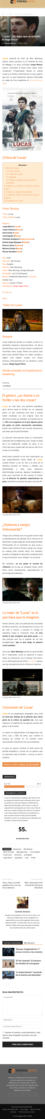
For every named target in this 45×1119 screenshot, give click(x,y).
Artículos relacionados (12, 943)
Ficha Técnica (13, 171)
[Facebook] (4, 51)
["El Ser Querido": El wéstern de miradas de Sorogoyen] (8, 963)
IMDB (4, 298)
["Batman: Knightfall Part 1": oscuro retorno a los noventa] (8, 952)
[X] (10, 51)
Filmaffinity (7, 292)
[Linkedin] (15, 51)
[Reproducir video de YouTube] (22, 320)
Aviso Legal (24, 1109)
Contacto (13, 1112)
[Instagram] (16, 1094)
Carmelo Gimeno (10, 43)
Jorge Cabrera (7, 858)
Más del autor (29, 943)
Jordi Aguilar (28, 855)
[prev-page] (3, 983)
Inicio (3, 14)
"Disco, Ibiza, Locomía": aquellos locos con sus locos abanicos (11, 885)
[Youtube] (35, 1094)
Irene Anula (17, 855)
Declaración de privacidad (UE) (21, 1107)
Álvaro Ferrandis (8, 852)
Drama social (7, 855)
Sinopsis (11, 177)
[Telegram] (21, 51)
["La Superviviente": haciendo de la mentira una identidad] (8, 975)
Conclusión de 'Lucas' (13, 201)
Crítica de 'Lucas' (11, 168)
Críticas (9, 14)
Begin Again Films (22, 852)
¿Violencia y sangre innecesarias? (18, 192)
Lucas (26, 858)
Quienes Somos (35, 1109)
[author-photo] (22, 908)
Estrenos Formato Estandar (24, 14)
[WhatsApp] (26, 51)
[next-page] (7, 983)
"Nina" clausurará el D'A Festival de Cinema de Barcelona (33, 885)
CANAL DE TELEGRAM (29, 764)
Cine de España (35, 852)
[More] (32, 51)
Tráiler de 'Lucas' (14, 174)
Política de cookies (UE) (10, 1109)
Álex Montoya (28, 849)
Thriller (33, 858)
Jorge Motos (18, 858)
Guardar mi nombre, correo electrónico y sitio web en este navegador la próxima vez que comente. (21, 1035)
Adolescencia (17, 849)
